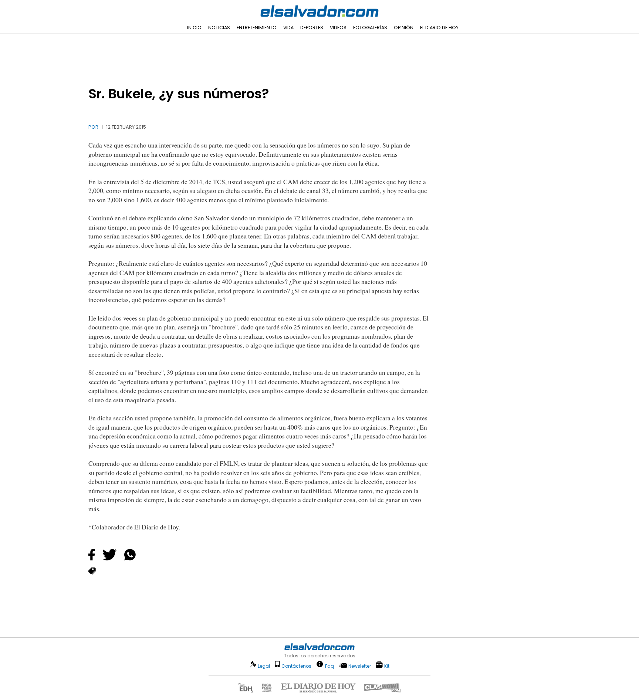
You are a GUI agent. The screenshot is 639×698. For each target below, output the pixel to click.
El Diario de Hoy (439, 27)
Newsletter (359, 666)
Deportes (311, 27)
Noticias (219, 27)
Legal (264, 666)
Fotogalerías (370, 27)
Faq (329, 665)
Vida (288, 27)
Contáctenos (296, 666)
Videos (338, 27)
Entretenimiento (257, 27)
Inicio (194, 27)
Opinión (403, 27)
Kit (386, 665)
